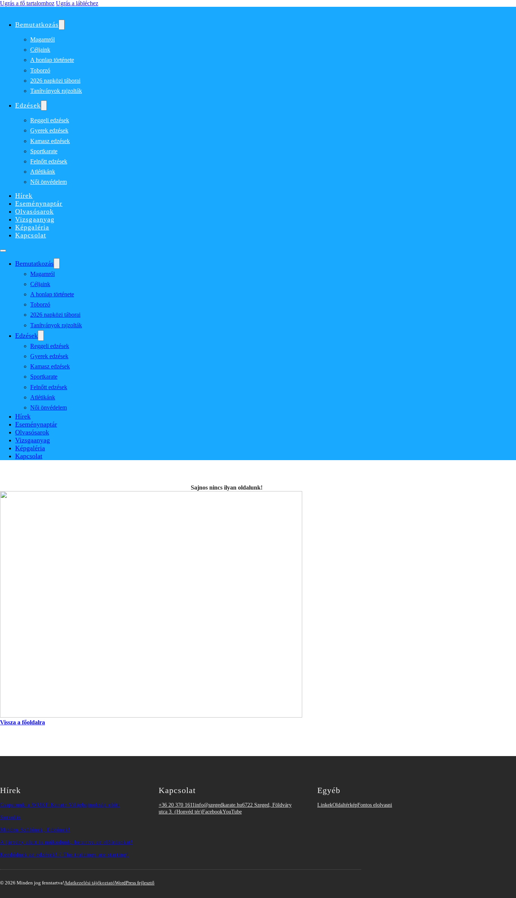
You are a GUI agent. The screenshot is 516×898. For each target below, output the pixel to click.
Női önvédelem (48, 182)
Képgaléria (32, 227)
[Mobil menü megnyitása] (3, 251)
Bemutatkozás (37, 24)
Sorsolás (10, 817)
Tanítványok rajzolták (56, 91)
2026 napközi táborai (55, 80)
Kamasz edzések (50, 141)
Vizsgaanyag (34, 219)
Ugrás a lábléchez (77, 3)
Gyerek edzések (49, 130)
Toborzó (40, 70)
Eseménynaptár (39, 203)
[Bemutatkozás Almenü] (62, 25)
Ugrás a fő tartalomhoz (27, 3)
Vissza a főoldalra (22, 722)
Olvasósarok (34, 211)
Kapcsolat (30, 235)
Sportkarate (43, 151)
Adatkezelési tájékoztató (89, 883)
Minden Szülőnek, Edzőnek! (35, 830)
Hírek (24, 195)
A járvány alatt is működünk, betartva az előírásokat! (66, 842)
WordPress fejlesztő (134, 883)
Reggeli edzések (49, 120)
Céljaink (40, 49)
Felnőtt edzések (48, 161)
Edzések (28, 105)
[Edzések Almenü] (44, 105)
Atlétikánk (42, 171)
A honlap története (52, 60)
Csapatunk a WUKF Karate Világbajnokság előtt (60, 805)
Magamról (42, 39)
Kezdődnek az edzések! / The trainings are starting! (64, 855)
